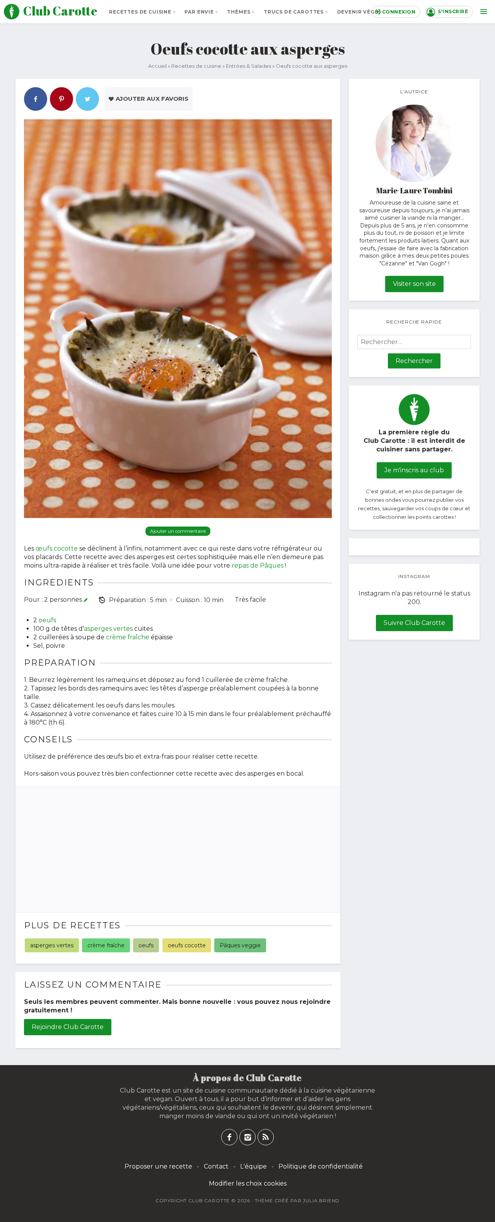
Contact (216, 1166)
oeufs (47, 620)
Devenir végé (357, 12)
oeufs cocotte (187, 945)
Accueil (157, 66)
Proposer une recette (158, 1166)
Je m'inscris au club (414, 470)
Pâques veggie (240, 945)
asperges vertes (108, 628)
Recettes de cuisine (140, 12)
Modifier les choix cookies (248, 1183)
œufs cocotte (57, 548)
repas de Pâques (257, 565)
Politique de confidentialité (320, 1166)
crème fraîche (127, 637)
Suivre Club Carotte (414, 622)
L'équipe (253, 1166)
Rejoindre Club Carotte (68, 1027)
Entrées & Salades (248, 66)
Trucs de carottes (294, 12)
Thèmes (238, 12)
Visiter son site (414, 283)
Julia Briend (321, 1200)
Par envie (199, 12)
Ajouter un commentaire (178, 531)
